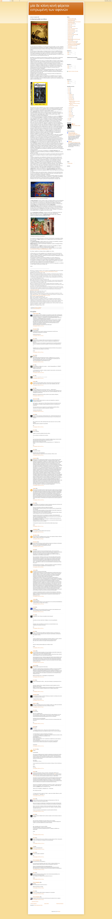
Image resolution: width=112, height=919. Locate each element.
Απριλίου (70, 112)
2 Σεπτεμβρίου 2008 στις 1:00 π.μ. (38, 378)
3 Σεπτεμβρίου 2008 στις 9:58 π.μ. (38, 647)
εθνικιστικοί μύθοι (71, 29)
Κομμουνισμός (70, 35)
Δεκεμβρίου (71, 94)
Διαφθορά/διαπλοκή (71, 26)
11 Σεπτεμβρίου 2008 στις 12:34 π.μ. (38, 795)
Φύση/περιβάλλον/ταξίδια (72, 48)
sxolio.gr (34, 570)
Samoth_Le (35, 703)
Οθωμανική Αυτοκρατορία (72, 42)
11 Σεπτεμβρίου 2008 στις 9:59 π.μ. (38, 834)
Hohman (34, 775)
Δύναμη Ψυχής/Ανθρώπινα (72, 28)
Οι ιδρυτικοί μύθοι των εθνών (73, 105)
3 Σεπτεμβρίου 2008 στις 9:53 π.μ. (38, 628)
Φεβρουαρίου (71, 115)
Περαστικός (35, 458)
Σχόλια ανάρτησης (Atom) (38, 905)
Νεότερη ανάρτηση (34, 903)
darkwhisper (35, 694)
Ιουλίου (70, 108)
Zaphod (34, 726)
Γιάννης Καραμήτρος (36, 882)
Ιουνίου (70, 110)
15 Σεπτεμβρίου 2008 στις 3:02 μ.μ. (38, 879)
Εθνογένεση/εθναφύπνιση (37, 308)
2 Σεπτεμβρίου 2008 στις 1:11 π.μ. (38, 385)
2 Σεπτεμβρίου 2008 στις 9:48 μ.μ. (38, 538)
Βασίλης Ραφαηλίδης (71, 23)
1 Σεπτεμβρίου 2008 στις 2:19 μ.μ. (38, 335)
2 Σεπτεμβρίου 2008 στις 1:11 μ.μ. (38, 526)
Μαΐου (70, 111)
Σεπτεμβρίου (71, 98)
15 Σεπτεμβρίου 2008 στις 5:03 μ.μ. (38, 899)
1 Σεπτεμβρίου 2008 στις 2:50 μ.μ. (38, 352)
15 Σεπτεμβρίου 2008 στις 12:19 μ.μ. (38, 869)
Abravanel (70, 141)
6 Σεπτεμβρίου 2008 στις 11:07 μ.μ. (38, 700)
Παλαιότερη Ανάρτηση (59, 903)
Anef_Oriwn (35, 749)
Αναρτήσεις (70, 52)
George (34, 798)
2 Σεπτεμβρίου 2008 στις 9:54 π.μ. (38, 455)
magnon (34, 381)
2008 (69, 93)
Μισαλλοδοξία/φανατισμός (72, 41)
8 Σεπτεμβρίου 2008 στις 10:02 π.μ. (38, 723)
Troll (33, 846)
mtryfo (34, 607)
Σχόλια (69, 54)
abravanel (34, 665)
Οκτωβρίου (71, 97)
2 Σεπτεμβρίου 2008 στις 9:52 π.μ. (38, 446)
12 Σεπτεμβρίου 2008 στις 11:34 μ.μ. (38, 849)
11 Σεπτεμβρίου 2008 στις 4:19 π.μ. (38, 811)
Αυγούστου (71, 107)
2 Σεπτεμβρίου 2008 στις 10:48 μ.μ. (38, 596)
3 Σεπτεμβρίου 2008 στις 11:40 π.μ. (38, 662)
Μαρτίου (70, 114)
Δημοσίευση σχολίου (35, 901)
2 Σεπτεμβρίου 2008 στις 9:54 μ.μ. (38, 546)
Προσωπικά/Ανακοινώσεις (72, 45)
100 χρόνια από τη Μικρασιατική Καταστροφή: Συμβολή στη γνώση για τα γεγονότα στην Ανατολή (74, 134)
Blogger (59, 911)
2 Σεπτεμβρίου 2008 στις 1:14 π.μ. (38, 395)
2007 (69, 118)
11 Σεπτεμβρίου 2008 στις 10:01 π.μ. (38, 843)
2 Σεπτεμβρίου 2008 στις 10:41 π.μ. (38, 485)
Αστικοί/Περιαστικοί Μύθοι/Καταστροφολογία (72, 20)
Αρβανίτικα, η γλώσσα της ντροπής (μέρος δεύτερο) (74, 102)
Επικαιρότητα (70, 33)
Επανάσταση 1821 (71, 32)
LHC (55, 773)
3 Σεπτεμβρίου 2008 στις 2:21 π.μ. (38, 611)
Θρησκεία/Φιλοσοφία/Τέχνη (72, 34)
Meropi (34, 355)
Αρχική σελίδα (46, 903)
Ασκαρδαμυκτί (35, 529)
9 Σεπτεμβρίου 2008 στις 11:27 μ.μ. (38, 768)
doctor (34, 338)
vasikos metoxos (36, 313)
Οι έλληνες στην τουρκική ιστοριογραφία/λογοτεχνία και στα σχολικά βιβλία (74, 44)
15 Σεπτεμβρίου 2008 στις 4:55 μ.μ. (38, 893)
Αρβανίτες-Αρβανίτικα (71, 18)
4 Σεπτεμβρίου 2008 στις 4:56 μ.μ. (38, 691)
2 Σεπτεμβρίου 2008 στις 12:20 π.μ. (38, 372)
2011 (69, 89)
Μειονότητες (70, 38)
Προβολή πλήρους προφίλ (76, 125)
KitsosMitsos (35, 535)
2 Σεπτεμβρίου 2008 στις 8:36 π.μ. (38, 411)
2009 (69, 92)
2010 (69, 90)
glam (34, 375)
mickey (34, 771)
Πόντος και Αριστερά (71, 132)
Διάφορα (69, 27)
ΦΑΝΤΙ (34, 549)
